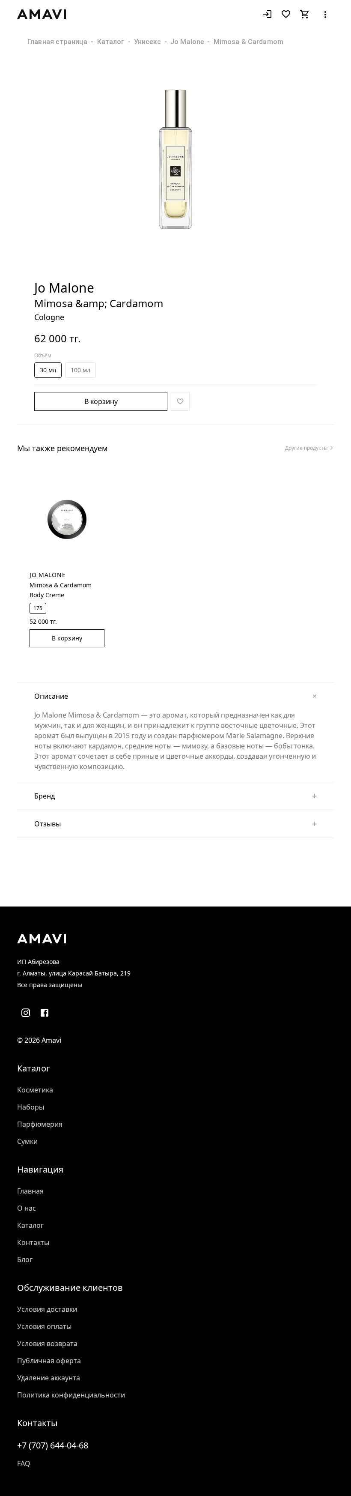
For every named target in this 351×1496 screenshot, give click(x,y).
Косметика (35, 1090)
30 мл (48, 370)
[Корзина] (304, 14)
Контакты (33, 1242)
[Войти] (267, 14)
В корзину (101, 401)
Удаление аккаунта (48, 1377)
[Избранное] (285, 14)
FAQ (23, 1463)
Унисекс (147, 42)
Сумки (27, 1141)
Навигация (40, 1169)
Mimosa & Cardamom (249, 42)
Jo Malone (187, 42)
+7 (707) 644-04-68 (52, 1445)
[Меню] (325, 14)
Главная (30, 1191)
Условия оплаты (44, 1326)
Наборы (30, 1107)
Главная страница (57, 42)
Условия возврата (47, 1343)
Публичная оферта (49, 1360)
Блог (25, 1259)
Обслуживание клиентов (70, 1287)
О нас (26, 1208)
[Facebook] (44, 1013)
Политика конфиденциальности (71, 1395)
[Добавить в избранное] (180, 401)
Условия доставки (47, 1309)
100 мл (80, 370)
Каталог (111, 42)
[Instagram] (25, 1013)
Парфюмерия (39, 1124)
